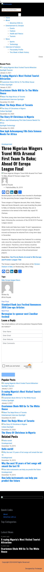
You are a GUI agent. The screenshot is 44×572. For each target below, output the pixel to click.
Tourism (12, 36)
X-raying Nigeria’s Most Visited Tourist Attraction (19, 77)
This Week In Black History (19, 52)
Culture (2, 111)
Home (8, 18)
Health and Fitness (16, 34)
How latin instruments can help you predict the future (19, 479)
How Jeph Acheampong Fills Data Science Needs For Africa (20, 132)
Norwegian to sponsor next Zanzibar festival (20, 315)
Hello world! (7, 449)
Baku (3, 280)
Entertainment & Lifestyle (15, 26)
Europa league (10, 280)
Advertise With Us (16, 23)
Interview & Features (13, 47)
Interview (13, 99)
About (8, 20)
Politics (3, 85)
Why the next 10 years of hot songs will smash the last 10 (21, 464)
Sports (12, 42)
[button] (22, 527)
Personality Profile (16, 50)
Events (12, 28)
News (8, 39)
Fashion (12, 31)
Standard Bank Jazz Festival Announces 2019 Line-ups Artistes (21, 306)
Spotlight (3, 70)
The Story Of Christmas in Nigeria (17, 117)
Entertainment (5, 99)
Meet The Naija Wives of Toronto (16, 105)
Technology (14, 44)
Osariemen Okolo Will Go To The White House (19, 91)
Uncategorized (7, 144)
